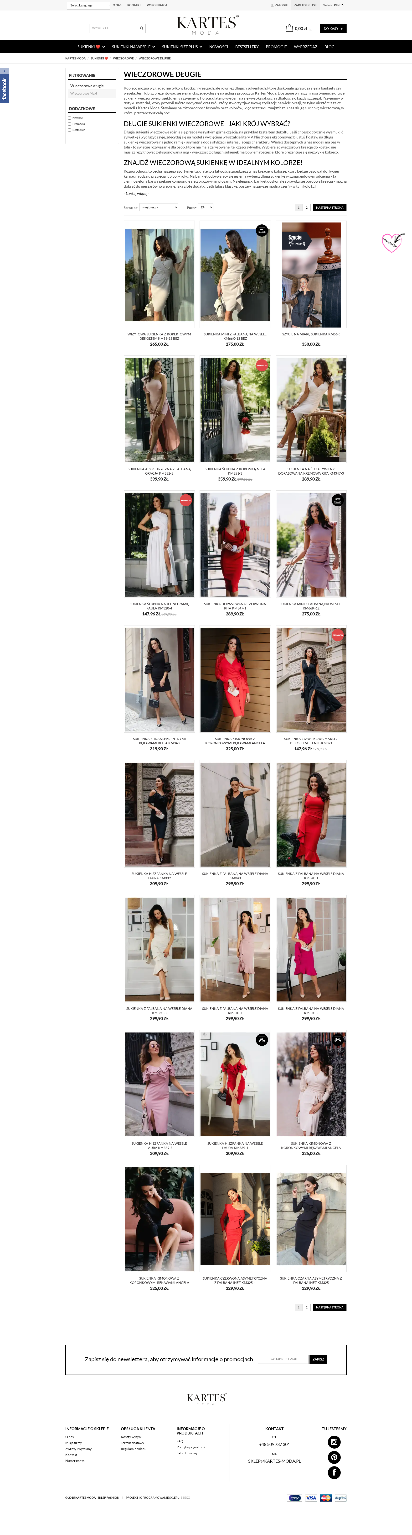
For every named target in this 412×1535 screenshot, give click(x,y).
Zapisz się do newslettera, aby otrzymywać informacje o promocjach (169, 1359)
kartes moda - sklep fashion (97, 1497)
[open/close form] (393, 243)
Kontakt (134, 5)
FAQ (180, 1441)
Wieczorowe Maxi (83, 93)
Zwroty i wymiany (78, 1449)
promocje (276, 47)
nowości (218, 47)
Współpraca (157, 5)
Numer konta (74, 1461)
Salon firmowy (187, 1453)
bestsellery (247, 47)
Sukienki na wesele (131, 47)
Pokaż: (192, 208)
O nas (117, 5)
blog (329, 47)
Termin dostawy (132, 1443)
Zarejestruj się (305, 5)
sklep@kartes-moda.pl (274, 1461)
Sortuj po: (131, 208)
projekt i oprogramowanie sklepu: (158, 1497)
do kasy (331, 29)
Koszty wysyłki (131, 1437)
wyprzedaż (305, 47)
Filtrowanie (82, 75)
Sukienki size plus (180, 47)
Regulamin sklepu (133, 1449)
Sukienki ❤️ (89, 47)
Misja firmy (73, 1443)
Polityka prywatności (192, 1447)
